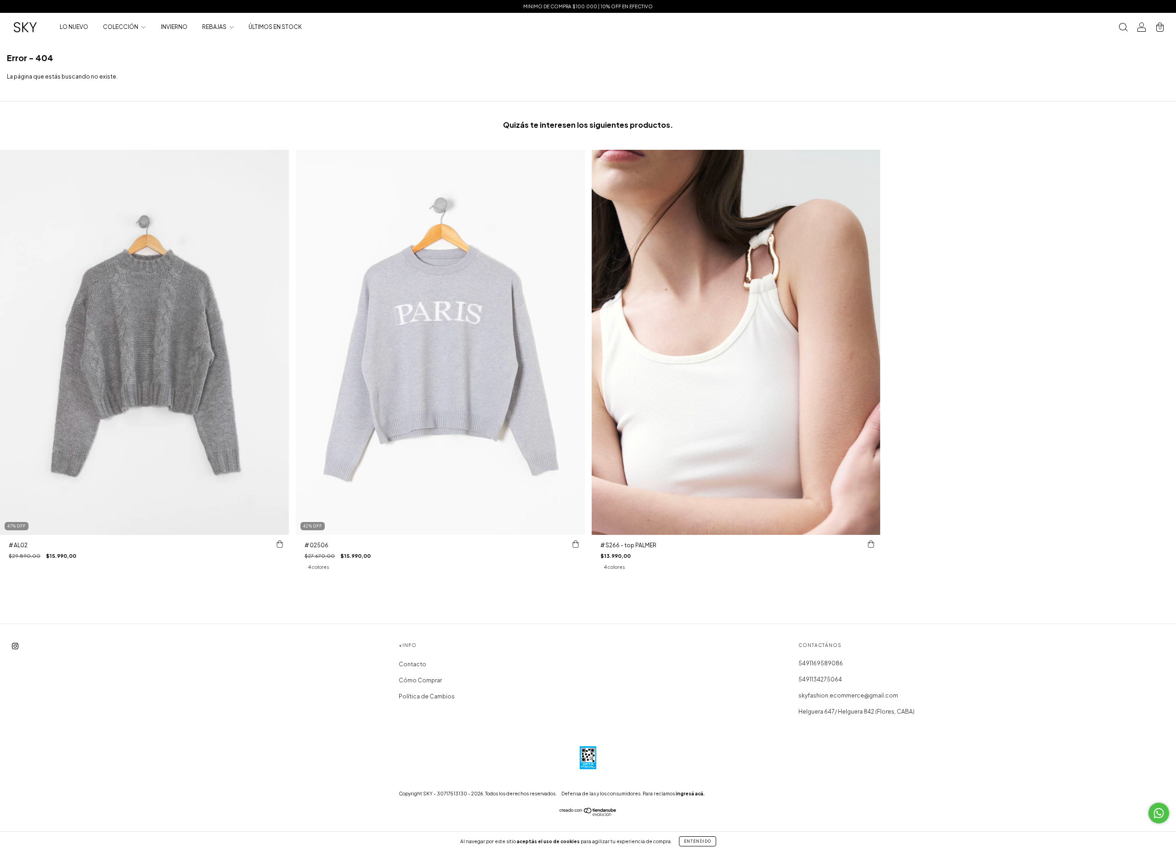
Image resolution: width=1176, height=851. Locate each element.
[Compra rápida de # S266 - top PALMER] (871, 544)
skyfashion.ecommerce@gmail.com (848, 695)
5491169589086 (820, 663)
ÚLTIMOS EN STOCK (275, 26)
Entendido (697, 841)
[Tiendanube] (588, 814)
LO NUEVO (74, 26)
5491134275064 (820, 679)
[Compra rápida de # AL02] (280, 544)
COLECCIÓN (121, 26)
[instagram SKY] (15, 646)
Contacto (412, 664)
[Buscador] (1123, 28)
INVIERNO (174, 26)
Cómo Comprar (420, 680)
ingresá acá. (690, 793)
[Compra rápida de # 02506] (575, 544)
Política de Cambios (427, 696)
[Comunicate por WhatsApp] (1158, 813)
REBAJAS (214, 26)
